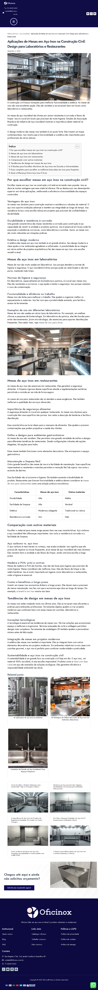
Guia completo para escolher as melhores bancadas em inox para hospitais (45, 169)
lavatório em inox (26, 591)
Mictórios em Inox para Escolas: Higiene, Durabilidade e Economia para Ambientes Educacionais (68, 787)
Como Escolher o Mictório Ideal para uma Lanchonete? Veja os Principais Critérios (26, 786)
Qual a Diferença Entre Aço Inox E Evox (29, 173)
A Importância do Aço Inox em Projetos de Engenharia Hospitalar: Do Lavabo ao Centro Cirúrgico (26, 820)
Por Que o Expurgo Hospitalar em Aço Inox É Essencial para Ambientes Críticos (69, 819)
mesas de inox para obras (51, 322)
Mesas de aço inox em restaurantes (27, 156)
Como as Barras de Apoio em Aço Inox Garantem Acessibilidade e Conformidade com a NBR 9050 (27, 853)
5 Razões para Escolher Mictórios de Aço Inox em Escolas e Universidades (45, 166)
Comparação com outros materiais (26, 159)
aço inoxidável (24, 33)
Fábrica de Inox (12, 33)
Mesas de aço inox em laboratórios (27, 153)
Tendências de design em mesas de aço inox (31, 163)
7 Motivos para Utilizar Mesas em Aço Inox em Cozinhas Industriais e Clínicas (69, 852)
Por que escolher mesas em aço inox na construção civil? (37, 150)
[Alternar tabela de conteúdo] (76, 147)
